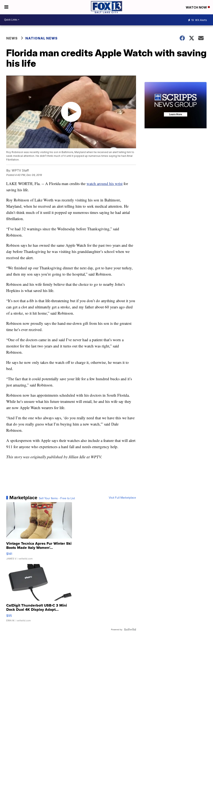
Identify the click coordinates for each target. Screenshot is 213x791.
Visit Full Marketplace (122, 497)
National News (41, 38)
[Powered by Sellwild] (130, 629)
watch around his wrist (105, 183)
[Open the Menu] (6, 7)
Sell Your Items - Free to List (57, 498)
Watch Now (197, 7)
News (12, 38)
